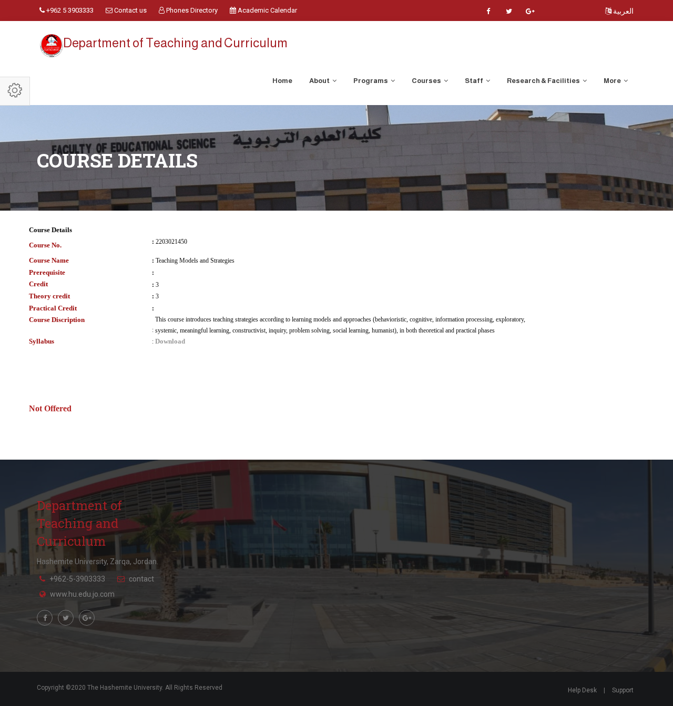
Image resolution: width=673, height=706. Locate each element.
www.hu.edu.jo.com (82, 594)
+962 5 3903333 (69, 10)
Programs (371, 81)
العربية (622, 11)
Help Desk (582, 690)
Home (282, 81)
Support (623, 690)
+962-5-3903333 (77, 579)
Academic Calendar (266, 10)
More (613, 81)
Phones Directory (191, 10)
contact (141, 579)
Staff (474, 81)
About (320, 81)
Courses (427, 81)
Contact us (130, 10)
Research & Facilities (544, 81)
